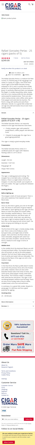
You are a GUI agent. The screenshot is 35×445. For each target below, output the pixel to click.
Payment (4, 391)
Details (3, 113)
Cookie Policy (5, 375)
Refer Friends (5, 15)
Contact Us (4, 395)
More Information (7, 302)
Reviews (4, 306)
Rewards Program (7, 367)
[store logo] (13, 6)
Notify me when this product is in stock (14, 68)
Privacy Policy (5, 373)
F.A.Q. (3, 387)
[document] (17, 438)
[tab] (17, 113)
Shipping (4, 389)
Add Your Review (25, 58)
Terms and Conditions (8, 371)
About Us (4, 365)
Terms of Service (11, 425)
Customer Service (7, 385)
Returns (4, 393)
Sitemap (4, 379)
